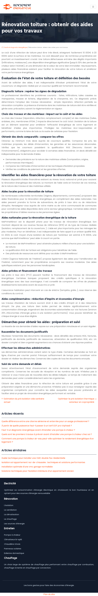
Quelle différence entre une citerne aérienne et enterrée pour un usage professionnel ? (45, 421)
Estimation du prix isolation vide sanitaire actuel (24, 400)
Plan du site (49, 594)
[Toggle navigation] (93, 7)
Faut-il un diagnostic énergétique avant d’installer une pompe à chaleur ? (38, 430)
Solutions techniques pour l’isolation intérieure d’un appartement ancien (38, 471)
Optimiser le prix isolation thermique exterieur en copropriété (76, 400)
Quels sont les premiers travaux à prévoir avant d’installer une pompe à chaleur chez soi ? (47, 434)
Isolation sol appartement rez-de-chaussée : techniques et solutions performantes (43, 462)
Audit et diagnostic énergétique (15, 47)
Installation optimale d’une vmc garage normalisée (27, 466)
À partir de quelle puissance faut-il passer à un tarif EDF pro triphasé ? (37, 425)
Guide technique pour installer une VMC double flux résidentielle (33, 458)
